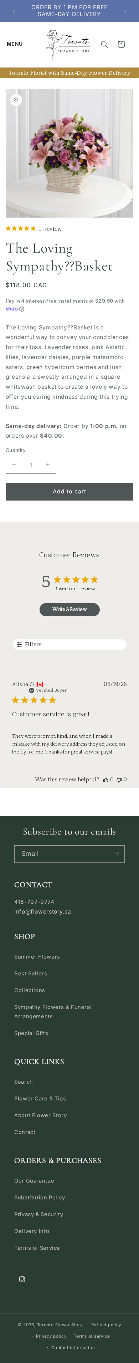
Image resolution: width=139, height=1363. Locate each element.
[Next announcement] (125, 11)
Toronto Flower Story (60, 1324)
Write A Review (69, 609)
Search (23, 1082)
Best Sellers (30, 973)
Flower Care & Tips (40, 1098)
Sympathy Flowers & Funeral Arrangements (53, 1012)
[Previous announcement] (13, 11)
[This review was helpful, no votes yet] (105, 779)
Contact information (73, 1347)
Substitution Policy (39, 1197)
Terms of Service (37, 1248)
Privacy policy (51, 1336)
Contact (24, 1132)
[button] (15, 44)
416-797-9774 (34, 902)
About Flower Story (40, 1115)
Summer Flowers (37, 957)
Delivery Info (31, 1231)
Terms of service (92, 1336)
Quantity (16, 450)
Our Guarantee (34, 1181)
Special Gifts (31, 1033)
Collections (29, 990)
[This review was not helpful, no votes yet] (119, 779)
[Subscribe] (116, 854)
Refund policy (106, 1324)
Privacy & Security (38, 1214)
